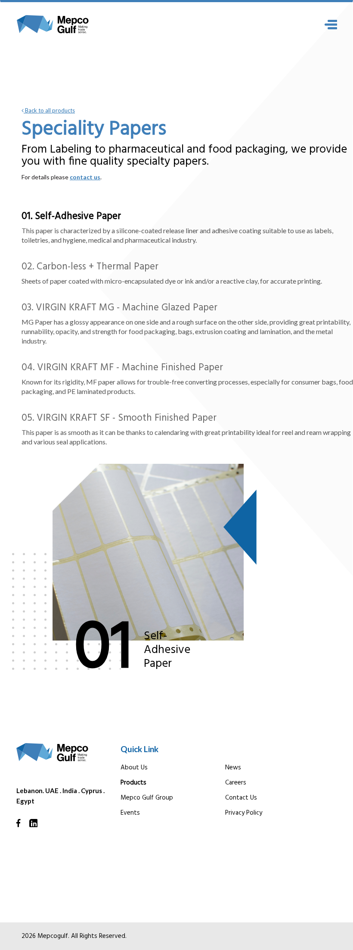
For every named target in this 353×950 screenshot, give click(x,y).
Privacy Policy (243, 813)
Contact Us (241, 798)
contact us (85, 177)
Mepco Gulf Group (147, 798)
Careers (235, 782)
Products (133, 782)
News (233, 767)
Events (130, 813)
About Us (134, 767)
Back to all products (49, 110)
